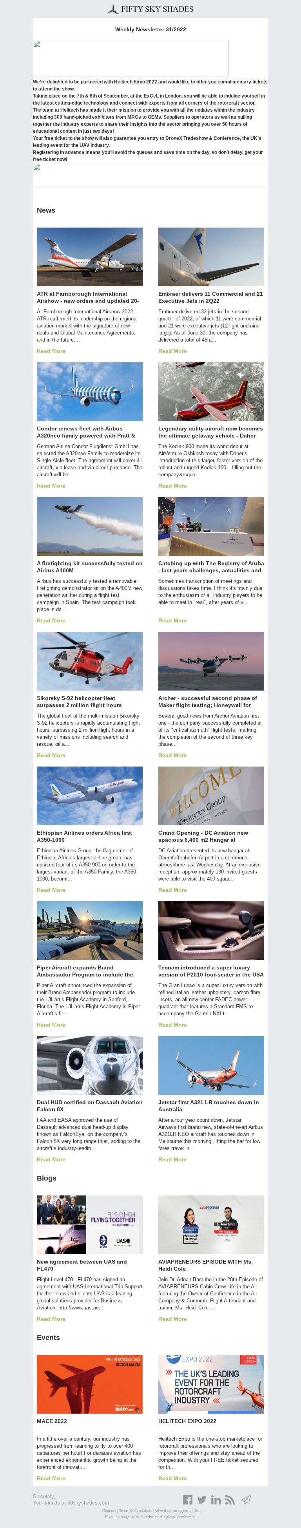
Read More (51, 351)
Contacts (109, 1510)
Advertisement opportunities (176, 1510)
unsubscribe (186, 1517)
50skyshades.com (88, 1503)
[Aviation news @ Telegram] (246, 1503)
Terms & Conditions (135, 1510)
